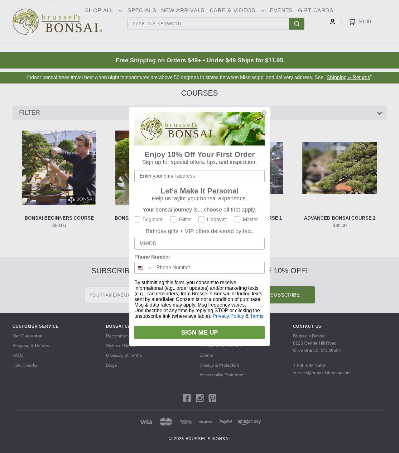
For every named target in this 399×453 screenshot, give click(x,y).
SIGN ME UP (199, 332)
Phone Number (152, 257)
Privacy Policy (228, 316)
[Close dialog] (264, 113)
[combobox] (144, 267)
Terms (256, 316)
